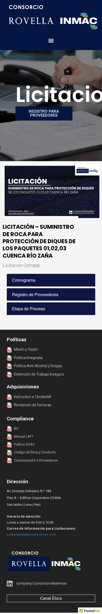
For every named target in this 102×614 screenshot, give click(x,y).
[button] (51, 40)
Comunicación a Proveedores (35, 460)
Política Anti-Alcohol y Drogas (37, 366)
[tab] (51, 280)
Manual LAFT (23, 436)
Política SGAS (23, 444)
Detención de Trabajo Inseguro (38, 374)
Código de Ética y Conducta (34, 452)
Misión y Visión (25, 349)
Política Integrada (27, 358)
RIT (16, 429)
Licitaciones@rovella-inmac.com (31, 534)
